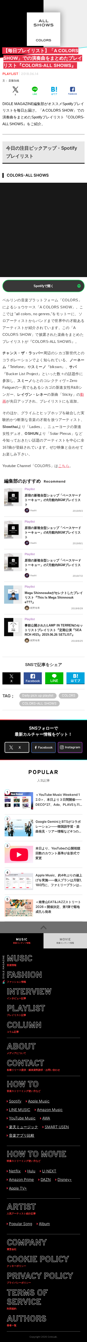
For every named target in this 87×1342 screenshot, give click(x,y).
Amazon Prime (21, 1179)
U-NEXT (49, 1171)
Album (44, 1223)
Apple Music (39, 1101)
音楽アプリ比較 (21, 1135)
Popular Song (20, 1223)
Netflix (15, 1171)
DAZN (46, 1179)
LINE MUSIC (19, 1109)
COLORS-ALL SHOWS (39, 703)
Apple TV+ (18, 1188)
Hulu (31, 1171)
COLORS (68, 695)
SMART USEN (57, 1127)
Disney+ (65, 1179)
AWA (46, 1118)
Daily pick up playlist (37, 695)
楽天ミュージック (23, 1127)
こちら (63, 466)
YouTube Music (22, 1118)
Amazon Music (50, 1109)
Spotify (15, 1101)
